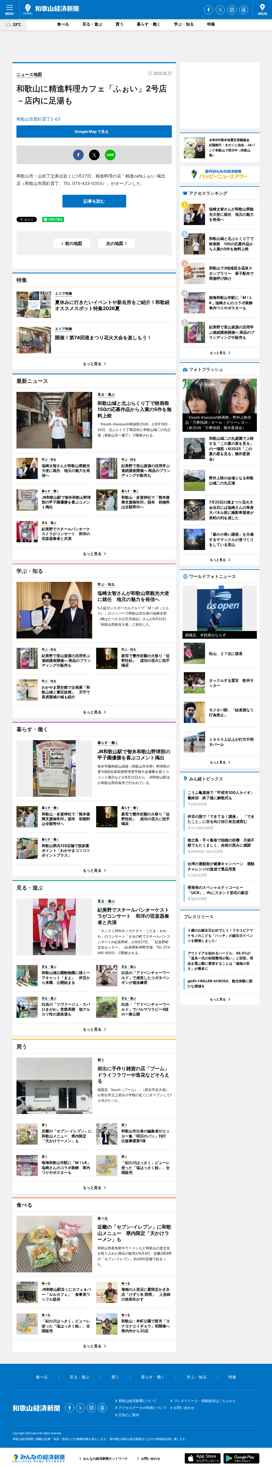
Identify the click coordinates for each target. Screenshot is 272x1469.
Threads (243, 9)
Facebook (208, 9)
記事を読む (94, 201)
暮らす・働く (149, 24)
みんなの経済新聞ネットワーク (38, 1458)
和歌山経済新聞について (137, 1401)
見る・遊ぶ (92, 24)
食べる (63, 24)
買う (120, 24)
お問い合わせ (184, 1408)
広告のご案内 (128, 1415)
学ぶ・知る (184, 24)
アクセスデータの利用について (142, 1408)
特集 (211, 24)
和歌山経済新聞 (51, 9)
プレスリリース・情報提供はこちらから (205, 1401)
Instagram (231, 9)
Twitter (220, 9)
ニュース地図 (29, 74)
